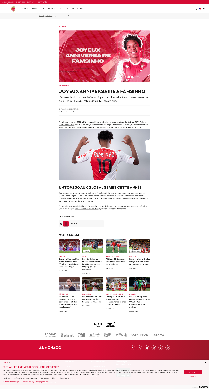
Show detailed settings (11, 382)
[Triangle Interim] (94, 335)
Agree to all (193, 372)
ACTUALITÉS (25, 9)
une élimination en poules (86, 209)
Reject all (193, 377)
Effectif (36, 9)
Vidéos (80, 9)
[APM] (98, 324)
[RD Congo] (50, 335)
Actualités (49, 16)
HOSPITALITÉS (42, 2)
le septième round (86, 198)
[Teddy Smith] (107, 335)
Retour (63, 27)
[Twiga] (81, 335)
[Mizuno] (110, 324)
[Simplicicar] (139, 335)
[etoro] (158, 335)
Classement (70, 9)
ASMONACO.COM (7, 2)
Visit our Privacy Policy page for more (36, 382)
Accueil (41, 16)
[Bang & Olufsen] (121, 335)
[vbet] (67, 335)
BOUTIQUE (30, 2)
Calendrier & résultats (52, 9)
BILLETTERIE (20, 2)
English (5, 363)
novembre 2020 (74, 122)
